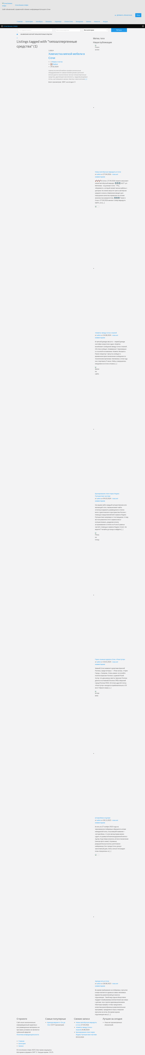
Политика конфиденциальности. (28, 1035)
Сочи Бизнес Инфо (21, 5)
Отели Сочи (68, 21)
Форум (105, 21)
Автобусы (39, 21)
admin (99, 174)
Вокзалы (49, 21)
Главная (20, 21)
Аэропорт (58, 21)
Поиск (120, 30)
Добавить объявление (124, 15)
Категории (29, 21)
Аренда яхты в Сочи (102, 981)
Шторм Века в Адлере (102, 818)
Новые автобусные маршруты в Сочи (108, 172)
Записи (88, 21)
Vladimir (55, 64)
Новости (97, 21)
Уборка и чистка (57, 62)
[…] (86, 79)
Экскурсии (79, 21)
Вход (138, 15)
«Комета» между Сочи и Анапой (106, 333)
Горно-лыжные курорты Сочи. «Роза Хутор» (110, 659)
